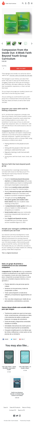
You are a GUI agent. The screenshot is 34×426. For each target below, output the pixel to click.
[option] (8, 43)
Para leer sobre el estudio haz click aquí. (21, 75)
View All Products (15, 407)
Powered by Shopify (25, 420)
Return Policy (26, 407)
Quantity (4, 66)
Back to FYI (21, 410)
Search (6, 407)
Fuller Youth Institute (13, 420)
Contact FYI (12, 410)
